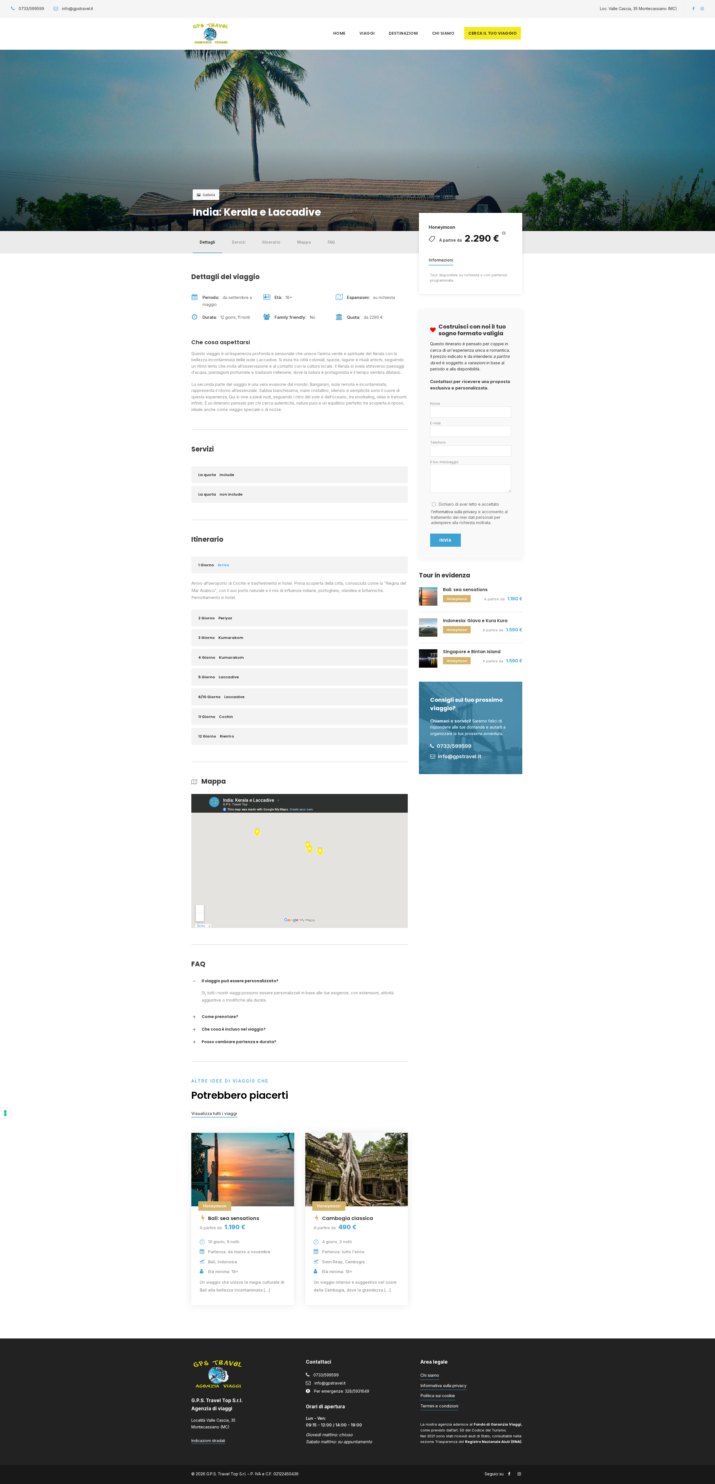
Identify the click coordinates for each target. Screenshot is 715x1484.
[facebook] (693, 8)
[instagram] (702, 8)
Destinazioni (403, 33)
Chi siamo (443, 33)
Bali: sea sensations (465, 590)
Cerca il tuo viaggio (492, 33)
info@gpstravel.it (329, 1383)
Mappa (304, 242)
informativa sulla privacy (455, 511)
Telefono (438, 442)
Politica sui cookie (437, 1395)
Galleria (209, 195)
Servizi (239, 242)
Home (339, 33)
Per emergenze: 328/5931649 (341, 1391)
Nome (435, 403)
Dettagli (207, 242)
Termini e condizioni (439, 1406)
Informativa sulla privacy (443, 1385)
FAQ (331, 242)
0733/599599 (326, 1375)
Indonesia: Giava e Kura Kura (475, 621)
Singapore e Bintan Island (471, 652)
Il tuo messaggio (444, 462)
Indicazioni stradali (208, 1440)
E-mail (435, 423)
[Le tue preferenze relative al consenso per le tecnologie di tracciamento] (5, 1113)
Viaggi (367, 33)
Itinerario (271, 242)
